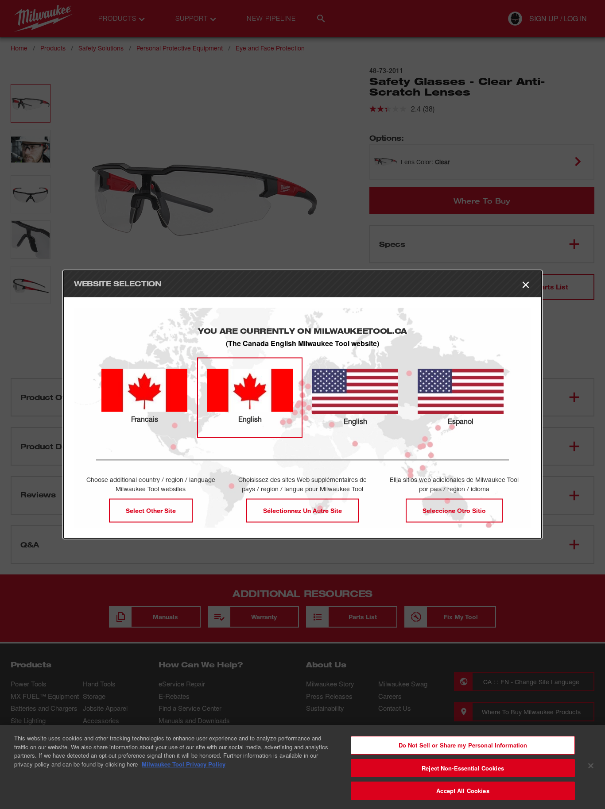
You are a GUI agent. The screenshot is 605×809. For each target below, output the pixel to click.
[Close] (591, 766)
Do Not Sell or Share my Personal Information (463, 745)
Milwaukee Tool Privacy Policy (183, 764)
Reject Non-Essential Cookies (463, 768)
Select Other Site (151, 510)
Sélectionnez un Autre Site (302, 510)
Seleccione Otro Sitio (454, 510)
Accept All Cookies (462, 790)
